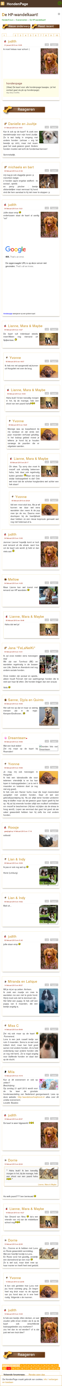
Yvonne (15, 357)
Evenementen (21, 19)
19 (35, 1368)
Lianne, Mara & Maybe (25, 325)
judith (12, 41)
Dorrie (12, 1160)
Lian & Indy (16, 859)
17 (26, 1368)
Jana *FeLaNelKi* (21, 647)
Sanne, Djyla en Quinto (26, 699)
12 (4, 1368)
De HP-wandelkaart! (38, 19)
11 (56, 1365)
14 (13, 1368)
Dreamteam (17, 737)
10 (57, 35)
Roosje (13, 827)
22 (49, 1368)
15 (17, 1368)
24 (58, 1368)
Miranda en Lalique (22, 981)
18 (31, 1368)
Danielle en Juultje (22, 123)
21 (44, 1368)
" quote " (54, 44)
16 (22, 1368)
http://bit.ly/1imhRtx (13, 92)
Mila (11, 1071)
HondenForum (8, 19)
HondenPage (17, 3)
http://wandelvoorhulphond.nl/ (31, 1096)
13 (8, 1368)
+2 (47, 1118)
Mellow (13, 579)
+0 (47, 44)
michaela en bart (21, 167)
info (45, 1379)
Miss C (13, 1025)
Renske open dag (37, 1374)
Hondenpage (7, 313)
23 (53, 1368)
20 (40, 1368)
